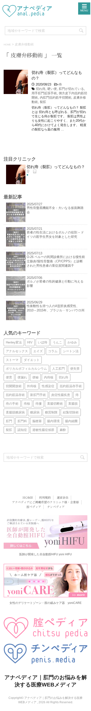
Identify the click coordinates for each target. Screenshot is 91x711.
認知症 (22, 430)
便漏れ (22, 377)
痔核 (27, 403)
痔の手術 (12, 403)
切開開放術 (14, 386)
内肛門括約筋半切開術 (55, 97)
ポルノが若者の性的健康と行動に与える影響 (55, 284)
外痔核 (31, 386)
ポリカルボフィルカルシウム (26, 368)
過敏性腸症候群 (43, 430)
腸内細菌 (71, 421)
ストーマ (12, 360)
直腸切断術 (55, 403)
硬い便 (52, 89)
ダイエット (32, 360)
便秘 (35, 377)
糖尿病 (35, 412)
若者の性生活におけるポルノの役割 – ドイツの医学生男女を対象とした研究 (55, 235)
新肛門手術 (38, 395)
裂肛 (43, 102)
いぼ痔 (42, 342)
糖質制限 (51, 412)
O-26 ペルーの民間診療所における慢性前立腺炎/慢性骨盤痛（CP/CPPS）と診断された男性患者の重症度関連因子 (56, 261)
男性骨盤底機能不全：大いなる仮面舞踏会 (55, 210)
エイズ (38, 351)
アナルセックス (17, 351)
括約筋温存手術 (71, 386)
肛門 (9, 421)
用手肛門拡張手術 (44, 93)
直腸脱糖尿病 (15, 412)
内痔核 (48, 377)
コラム (53, 351)
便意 (9, 377)
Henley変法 (14, 342)
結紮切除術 (71, 412)
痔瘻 (38, 403)
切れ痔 (40, 89)
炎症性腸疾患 (60, 395)
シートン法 (71, 351)
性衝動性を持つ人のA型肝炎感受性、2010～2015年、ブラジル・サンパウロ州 (55, 308)
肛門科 (22, 421)
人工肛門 (58, 368)
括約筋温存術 (15, 395)
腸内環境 (53, 421)
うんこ (57, 342)
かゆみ (72, 342)
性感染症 (48, 386)
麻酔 (63, 430)
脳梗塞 (37, 421)
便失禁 (75, 368)
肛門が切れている (71, 89)
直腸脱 (73, 403)
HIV (30, 342)
